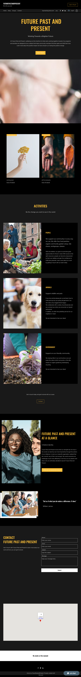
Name (43, 537)
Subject (44, 549)
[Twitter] (63, 10)
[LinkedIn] (65, 10)
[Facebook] (60, 10)
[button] (73, 5)
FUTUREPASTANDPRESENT (11, 3)
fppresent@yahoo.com (48, 10)
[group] (40, 159)
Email (43, 543)
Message (44, 556)
